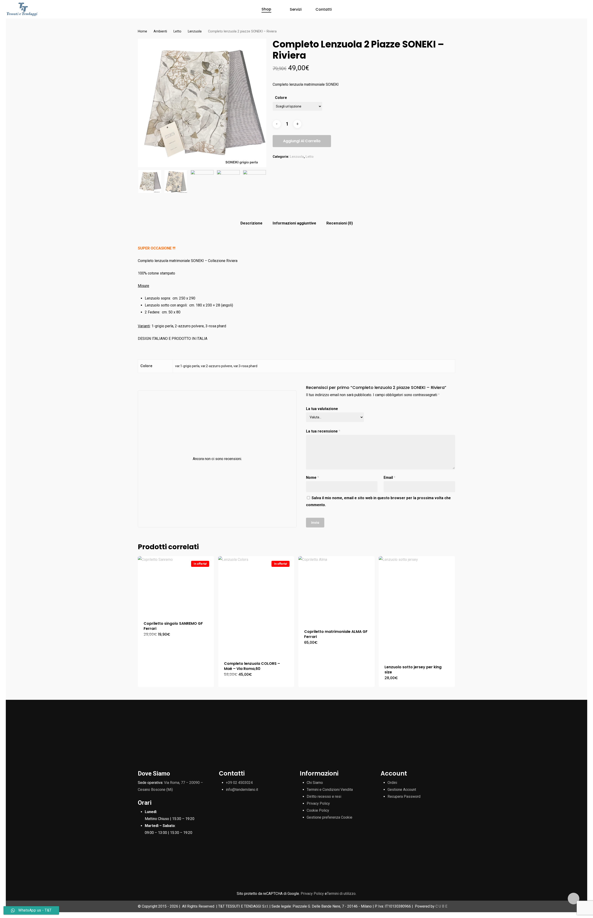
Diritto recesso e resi (324, 796)
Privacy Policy (318, 803)
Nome (312, 477)
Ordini (392, 782)
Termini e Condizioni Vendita (330, 789)
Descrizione (251, 223)
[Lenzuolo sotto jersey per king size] (417, 607)
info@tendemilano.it (242, 789)
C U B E (441, 906)
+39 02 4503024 (239, 782)
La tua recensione (323, 431)
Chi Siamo (315, 782)
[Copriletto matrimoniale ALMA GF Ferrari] (336, 589)
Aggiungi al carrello (302, 141)
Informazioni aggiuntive (294, 223)
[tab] (251, 223)
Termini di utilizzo (341, 893)
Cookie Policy (318, 810)
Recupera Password (404, 796)
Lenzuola (195, 31)
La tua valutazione (322, 409)
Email (389, 477)
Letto (177, 31)
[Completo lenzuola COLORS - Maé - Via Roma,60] (256, 605)
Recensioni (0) (339, 223)
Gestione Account (402, 789)
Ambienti (160, 31)
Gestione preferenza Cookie (329, 817)
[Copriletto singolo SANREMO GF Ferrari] (176, 585)
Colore (281, 97)
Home (142, 31)
